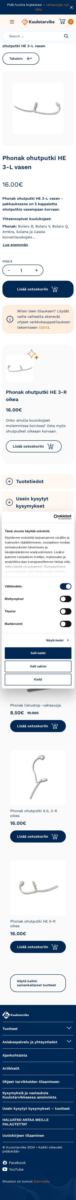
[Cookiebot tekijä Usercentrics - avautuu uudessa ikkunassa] (54, 517)
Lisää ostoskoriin (32, 289)
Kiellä (38, 679)
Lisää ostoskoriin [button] (28, 446)
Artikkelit (10, 1068)
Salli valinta (38, 666)
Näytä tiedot (54, 640)
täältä (44, 327)
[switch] (65, 599)
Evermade (41, 1181)
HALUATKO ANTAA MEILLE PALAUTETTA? (25, 1122)
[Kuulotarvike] (38, 22)
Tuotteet (10, 1028)
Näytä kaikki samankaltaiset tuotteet (36, 983)
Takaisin (16, 58)
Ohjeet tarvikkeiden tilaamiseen (30, 1081)
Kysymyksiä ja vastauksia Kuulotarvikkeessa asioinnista (29, 1095)
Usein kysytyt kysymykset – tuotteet (36, 1108)
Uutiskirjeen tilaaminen (23, 1135)
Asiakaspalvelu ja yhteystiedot (29, 1042)
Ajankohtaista (14, 1055)
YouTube (16, 1169)
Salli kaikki (38, 653)
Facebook (17, 1163)
